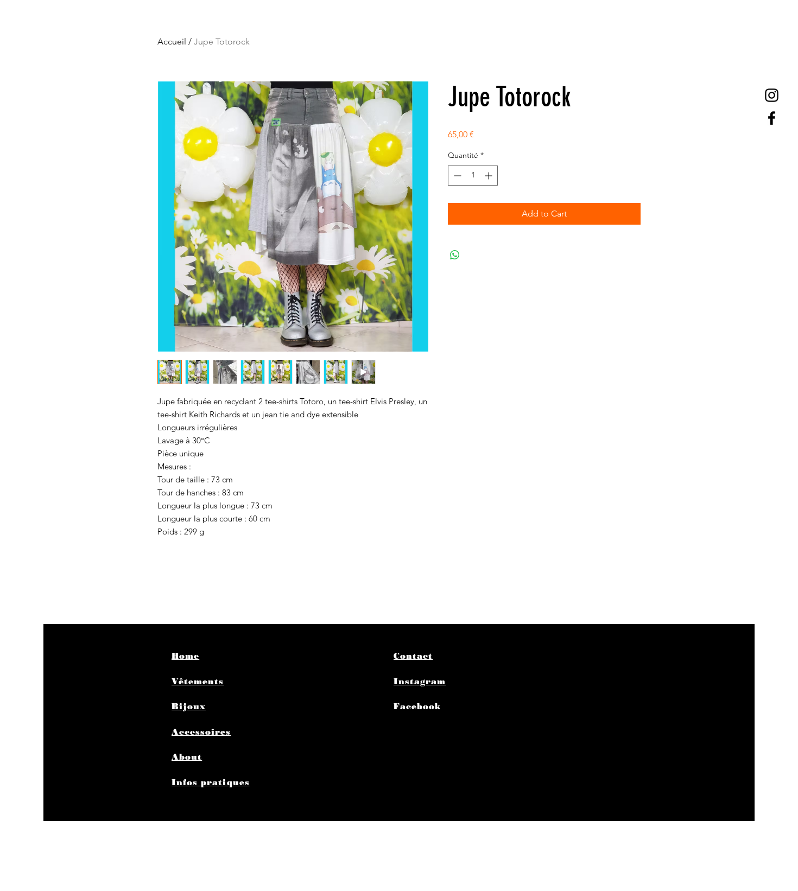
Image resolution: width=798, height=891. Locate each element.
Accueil (171, 41)
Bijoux (189, 706)
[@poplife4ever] (772, 95)
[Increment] (489, 175)
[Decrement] (456, 175)
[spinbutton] (473, 175)
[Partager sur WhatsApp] (454, 255)
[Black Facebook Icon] (772, 118)
